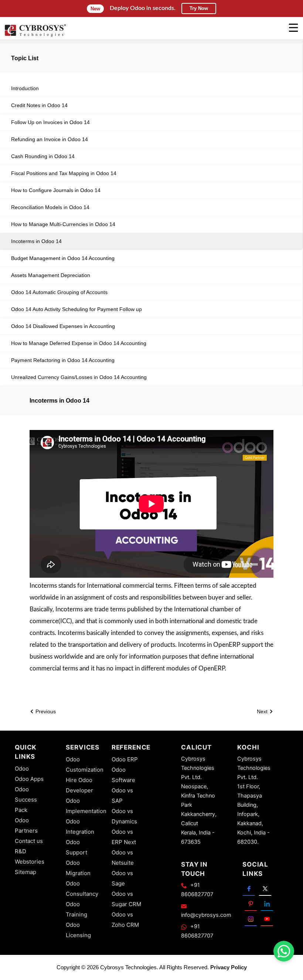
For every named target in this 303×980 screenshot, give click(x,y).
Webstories (29, 861)
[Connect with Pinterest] (250, 903)
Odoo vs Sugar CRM (126, 899)
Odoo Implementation (86, 806)
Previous (45, 711)
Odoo (22, 768)
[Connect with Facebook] (248, 888)
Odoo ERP (125, 759)
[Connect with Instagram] (250, 918)
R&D (20, 851)
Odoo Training (76, 909)
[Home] (35, 35)
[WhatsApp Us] (283, 951)
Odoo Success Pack (26, 799)
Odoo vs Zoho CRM (125, 919)
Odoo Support (76, 847)
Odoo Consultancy (82, 888)
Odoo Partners (26, 825)
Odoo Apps (29, 778)
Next (263, 711)
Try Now (199, 8)
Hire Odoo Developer (79, 785)
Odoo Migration (78, 868)
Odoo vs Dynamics (124, 816)
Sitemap (25, 871)
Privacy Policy (228, 967)
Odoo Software (123, 774)
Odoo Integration (80, 826)
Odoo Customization (84, 764)
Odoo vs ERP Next (124, 837)
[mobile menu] (293, 28)
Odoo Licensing (78, 930)
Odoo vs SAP (122, 795)
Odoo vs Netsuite (123, 857)
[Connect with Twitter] (265, 888)
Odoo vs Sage (122, 878)
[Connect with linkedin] (267, 903)
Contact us (29, 840)
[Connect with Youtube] (267, 918)
